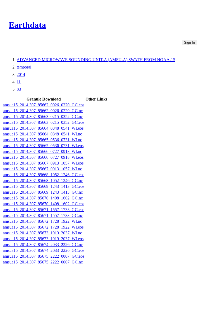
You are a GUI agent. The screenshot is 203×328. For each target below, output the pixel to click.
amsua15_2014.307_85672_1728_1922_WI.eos (43, 227)
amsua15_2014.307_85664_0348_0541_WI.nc (42, 134)
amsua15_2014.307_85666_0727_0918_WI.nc (42, 151)
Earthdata (27, 25)
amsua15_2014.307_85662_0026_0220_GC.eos (43, 105)
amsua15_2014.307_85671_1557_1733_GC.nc (43, 215)
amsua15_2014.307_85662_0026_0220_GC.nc (43, 110)
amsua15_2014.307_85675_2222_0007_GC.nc (43, 262)
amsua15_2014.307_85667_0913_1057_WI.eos (43, 163)
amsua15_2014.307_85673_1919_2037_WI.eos (43, 238)
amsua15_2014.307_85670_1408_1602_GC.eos (43, 204)
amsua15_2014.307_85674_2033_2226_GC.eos (43, 250)
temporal (24, 67)
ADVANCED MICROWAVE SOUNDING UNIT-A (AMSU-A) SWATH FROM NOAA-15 (96, 59)
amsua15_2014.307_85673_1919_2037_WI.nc (42, 233)
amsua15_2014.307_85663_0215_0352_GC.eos (43, 122)
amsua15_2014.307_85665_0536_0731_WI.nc (42, 140)
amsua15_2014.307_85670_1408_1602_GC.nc (43, 198)
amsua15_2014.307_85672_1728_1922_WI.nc (42, 221)
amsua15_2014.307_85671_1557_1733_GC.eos (43, 209)
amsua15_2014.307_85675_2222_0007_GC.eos (43, 256)
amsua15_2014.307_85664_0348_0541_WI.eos (43, 128)
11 (19, 82)
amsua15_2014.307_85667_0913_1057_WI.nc (42, 169)
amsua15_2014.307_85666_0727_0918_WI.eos (43, 157)
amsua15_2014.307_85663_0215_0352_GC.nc (43, 116)
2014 (21, 74)
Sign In (189, 42)
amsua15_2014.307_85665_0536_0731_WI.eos (43, 145)
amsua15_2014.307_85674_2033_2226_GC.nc (43, 244)
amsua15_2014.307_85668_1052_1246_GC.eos (43, 174)
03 (19, 89)
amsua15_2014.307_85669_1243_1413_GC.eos (43, 186)
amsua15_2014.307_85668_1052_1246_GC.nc (43, 180)
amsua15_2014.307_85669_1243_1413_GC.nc (43, 192)
